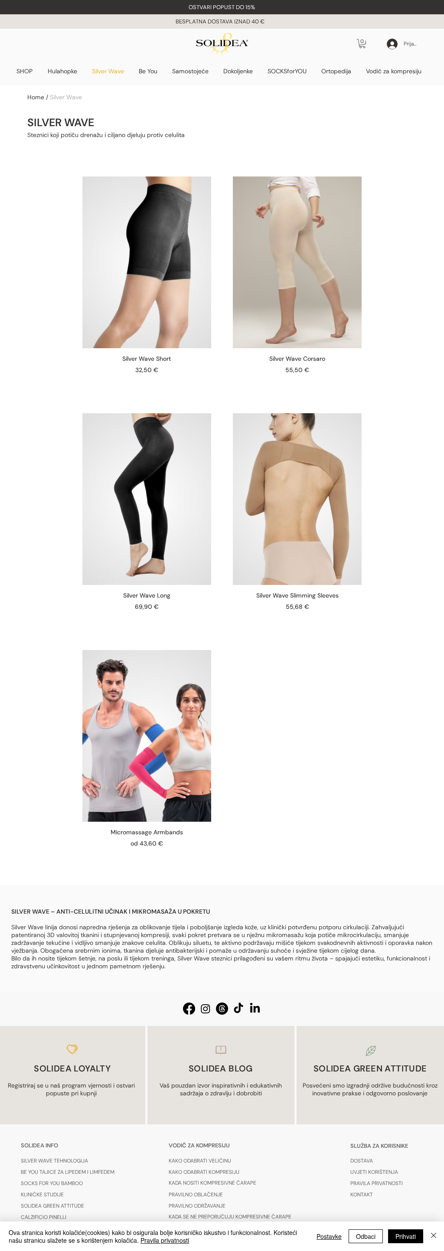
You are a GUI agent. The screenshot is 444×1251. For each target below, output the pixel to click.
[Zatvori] (433, 1236)
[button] (222, 7)
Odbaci (365, 1236)
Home (35, 97)
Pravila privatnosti (164, 1240)
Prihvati (405, 1236)
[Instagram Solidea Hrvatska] (205, 1009)
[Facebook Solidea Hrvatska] (189, 1009)
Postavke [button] (329, 1236)
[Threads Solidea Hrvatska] (222, 1009)
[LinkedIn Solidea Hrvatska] (255, 1009)
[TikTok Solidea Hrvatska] (238, 1009)
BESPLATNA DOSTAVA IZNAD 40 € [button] (221, 21)
